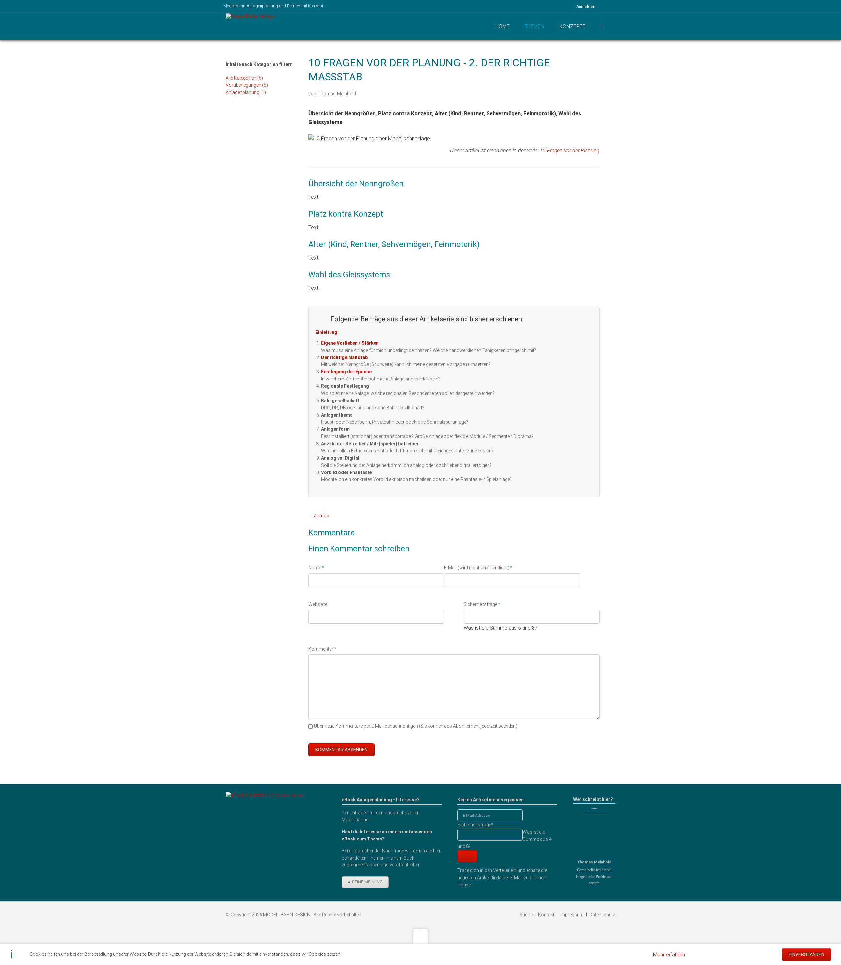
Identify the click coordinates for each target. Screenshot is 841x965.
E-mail (594, 92)
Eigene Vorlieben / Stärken (350, 343)
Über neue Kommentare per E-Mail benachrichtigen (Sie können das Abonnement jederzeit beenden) (415, 726)
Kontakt (546, 914)
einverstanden (806, 954)
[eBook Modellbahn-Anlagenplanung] (265, 839)
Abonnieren (467, 856)
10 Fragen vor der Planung (570, 151)
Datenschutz (602, 914)
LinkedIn (568, 92)
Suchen (610, 26)
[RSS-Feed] (612, 6)
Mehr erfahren (669, 955)
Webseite (317, 604)
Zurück (321, 516)
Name (318, 567)
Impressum (572, 914)
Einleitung (326, 332)
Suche (526, 914)
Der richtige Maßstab (344, 357)
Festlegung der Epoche (346, 371)
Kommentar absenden (341, 749)
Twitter (555, 92)
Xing (581, 92)
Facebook (541, 92)
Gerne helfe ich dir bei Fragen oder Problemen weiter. (594, 876)
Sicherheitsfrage (482, 604)
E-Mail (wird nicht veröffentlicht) (478, 567)
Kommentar (322, 649)
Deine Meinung (367, 882)
